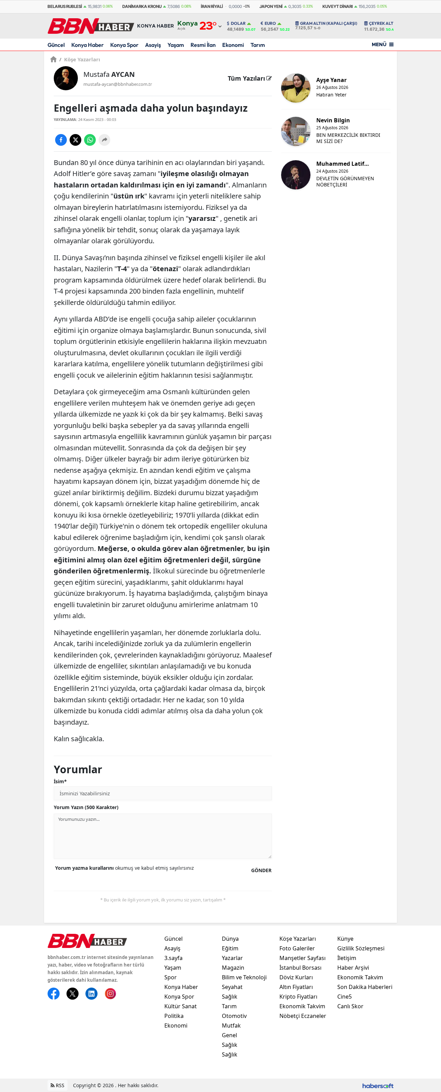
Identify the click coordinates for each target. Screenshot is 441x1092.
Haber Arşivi (353, 967)
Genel (229, 1035)
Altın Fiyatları (296, 987)
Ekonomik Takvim (302, 1006)
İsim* (60, 781)
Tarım (257, 44)
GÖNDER (261, 870)
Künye (345, 938)
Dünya (230, 938)
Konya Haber (87, 44)
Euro (270, 23)
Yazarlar (232, 958)
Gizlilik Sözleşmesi (360, 948)
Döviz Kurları (296, 977)
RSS (59, 1085)
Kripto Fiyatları (298, 996)
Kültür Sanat (180, 1006)
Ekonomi (233, 44)
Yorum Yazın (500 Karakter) (86, 807)
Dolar (238, 23)
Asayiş (153, 44)
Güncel (56, 44)
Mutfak (231, 1025)
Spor (170, 977)
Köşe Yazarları (79, 59)
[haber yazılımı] (377, 1085)
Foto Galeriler (297, 948)
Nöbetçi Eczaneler (302, 1016)
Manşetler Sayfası (302, 958)
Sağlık (229, 996)
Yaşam (175, 44)
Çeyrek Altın (383, 23)
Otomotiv (234, 1016)
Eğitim (230, 948)
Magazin (233, 967)
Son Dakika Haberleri (364, 987)
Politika (174, 1016)
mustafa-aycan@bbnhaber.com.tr (117, 84)
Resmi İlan (203, 44)
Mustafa (109, 74)
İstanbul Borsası (300, 967)
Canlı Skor (350, 1006)
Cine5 (344, 996)
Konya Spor (124, 44)
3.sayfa (173, 958)
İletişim (346, 958)
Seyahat (232, 987)
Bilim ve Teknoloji (244, 977)
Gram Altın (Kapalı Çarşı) (328, 23)
